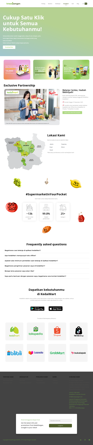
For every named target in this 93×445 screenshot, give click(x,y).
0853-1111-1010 (73, 408)
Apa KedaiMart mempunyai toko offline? (20, 255)
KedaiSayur (57, 3)
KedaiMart (66, 3)
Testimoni (55, 380)
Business (50, 3)
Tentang (43, 3)
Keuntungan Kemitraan (25, 383)
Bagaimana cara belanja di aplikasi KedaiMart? (23, 250)
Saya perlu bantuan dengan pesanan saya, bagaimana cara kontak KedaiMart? (35, 276)
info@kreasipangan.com (75, 397)
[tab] (46, 250)
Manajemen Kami (7, 383)
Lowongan (55, 383)
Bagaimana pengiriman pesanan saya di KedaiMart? (25, 266)
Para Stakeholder (40, 383)
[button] (9, 47)
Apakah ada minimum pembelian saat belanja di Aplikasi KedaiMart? (31, 261)
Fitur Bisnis (22, 380)
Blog (78, 3)
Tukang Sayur (39, 380)
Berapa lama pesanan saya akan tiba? (19, 271)
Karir (73, 3)
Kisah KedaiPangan (8, 380)
